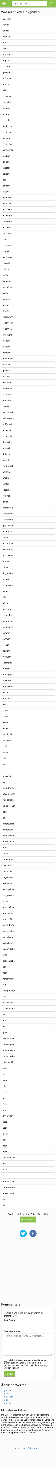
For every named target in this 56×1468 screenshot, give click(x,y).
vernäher (7, 364)
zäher (5, 567)
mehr (5, 1080)
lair (4, 1205)
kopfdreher (8, 519)
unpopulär (7, 531)
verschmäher (9, 978)
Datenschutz (33, 1448)
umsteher (7, 138)
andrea (6, 579)
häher (5, 603)
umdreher (7, 126)
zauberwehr (8, 466)
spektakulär (8, 925)
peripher (7, 108)
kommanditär (9, 1008)
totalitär (6, 495)
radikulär (7, 680)
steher (6, 645)
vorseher (7, 96)
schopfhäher (9, 990)
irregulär (7, 656)
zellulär (6, 269)
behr (5, 1151)
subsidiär (7, 489)
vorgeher (7, 120)
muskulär (7, 299)
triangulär (7, 698)
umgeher (7, 162)
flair (4, 704)
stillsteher (7, 865)
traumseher (8, 686)
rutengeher (8, 674)
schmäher (7, 287)
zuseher (6, 191)
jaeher (6, 537)
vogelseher (8, 436)
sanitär (6, 24)
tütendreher (8, 1181)
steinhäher (8, 871)
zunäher (6, 66)
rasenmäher (8, 907)
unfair (5, 501)
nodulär (6, 36)
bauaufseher (9, 794)
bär (4, 966)
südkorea (7, 221)
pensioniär (8, 734)
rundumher (8, 358)
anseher (6, 376)
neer (5, 1127)
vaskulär (7, 263)
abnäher (7, 114)
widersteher (8, 823)
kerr (4, 996)
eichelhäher (8, 943)
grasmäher (8, 525)
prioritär (6, 478)
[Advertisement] (28, 1272)
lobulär (6, 30)
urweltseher (8, 841)
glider (7, 1393)
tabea (5, 710)
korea (5, 770)
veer (5, 1104)
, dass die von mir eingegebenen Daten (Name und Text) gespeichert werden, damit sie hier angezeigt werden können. (26, 1364)
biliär (5, 179)
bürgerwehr (8, 895)
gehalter (8, 1403)
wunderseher (9, 800)
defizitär (7, 454)
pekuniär (7, 197)
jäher (5, 597)
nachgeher (8, 150)
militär (5, 90)
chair (5, 746)
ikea (5, 1014)
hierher (6, 293)
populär (6, 54)
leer (4, 1139)
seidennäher (8, 919)
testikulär (7, 776)
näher (5, 692)
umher (6, 728)
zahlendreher (9, 1056)
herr (4, 1026)
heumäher (7, 203)
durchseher (8, 555)
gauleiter (8, 1396)
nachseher (8, 257)
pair (4, 1199)
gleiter (7, 1400)
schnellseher (9, 937)
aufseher (7, 78)
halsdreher (8, 549)
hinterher (7, 185)
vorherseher (8, 829)
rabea (5, 716)
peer (5, 1122)
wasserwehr (8, 412)
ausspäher (8, 609)
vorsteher (7, 245)
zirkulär (6, 406)
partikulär (7, 740)
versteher (7, 233)
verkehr (6, 352)
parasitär (7, 472)
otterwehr (7, 334)
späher (6, 275)
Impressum (20, 1448)
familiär (6, 156)
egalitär (6, 168)
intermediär (8, 1062)
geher (5, 811)
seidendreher (9, 949)
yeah (5, 972)
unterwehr (7, 209)
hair (4, 1163)
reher (5, 847)
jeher (5, 817)
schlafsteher (8, 931)
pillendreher (8, 1038)
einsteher (7, 382)
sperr (5, 764)
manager (7, 281)
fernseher (7, 400)
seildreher (7, 662)
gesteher (7, 72)
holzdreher (8, 543)
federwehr (8, 323)
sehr (5, 1074)
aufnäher (7, 346)
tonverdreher (9, 1193)
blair (5, 782)
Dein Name (9, 1320)
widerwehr (8, 317)
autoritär (7, 460)
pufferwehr (8, 424)
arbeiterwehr (9, 1050)
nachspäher (8, 889)
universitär (8, 1116)
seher (5, 853)
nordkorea (8, 227)
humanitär (7, 430)
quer (5, 1032)
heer (5, 1145)
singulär (6, 251)
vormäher (7, 394)
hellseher (7, 173)
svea (5, 955)
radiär (5, 239)
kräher (6, 311)
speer (5, 752)
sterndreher (8, 788)
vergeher (7, 102)
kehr (5, 1092)
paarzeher (8, 388)
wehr (5, 1068)
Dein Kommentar (12, 1331)
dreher (6, 561)
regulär (6, 60)
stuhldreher (8, 859)
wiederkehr (8, 507)
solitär (5, 48)
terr (4, 984)
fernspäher (8, 913)
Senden (9, 1374)
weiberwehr (8, 418)
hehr (5, 1098)
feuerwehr (7, 328)
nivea (5, 722)
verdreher (7, 144)
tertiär (5, 42)
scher (5, 901)
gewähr (6, 370)
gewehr (6, 650)
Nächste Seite (28, 1219)
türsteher (7, 668)
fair (4, 1175)
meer (5, 1133)
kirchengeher (9, 961)
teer (4, 1110)
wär (4, 1020)
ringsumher (8, 573)
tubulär (6, 84)
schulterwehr (9, 1157)
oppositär (7, 448)
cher (5, 1169)
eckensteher (9, 806)
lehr (4, 1086)
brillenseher (8, 1002)
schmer (6, 639)
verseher (7, 132)
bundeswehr (9, 585)
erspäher (7, 340)
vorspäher (7, 615)
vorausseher (8, 835)
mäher (6, 591)
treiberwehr (8, 883)
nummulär (7, 215)
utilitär (6, 305)
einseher (7, 19)
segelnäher (8, 877)
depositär (7, 442)
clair (5, 758)
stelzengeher (9, 1044)
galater (7, 1390)
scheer (6, 484)
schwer (6, 633)
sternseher (8, 627)
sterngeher (8, 621)
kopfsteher (8, 513)
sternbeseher (9, 1187)
